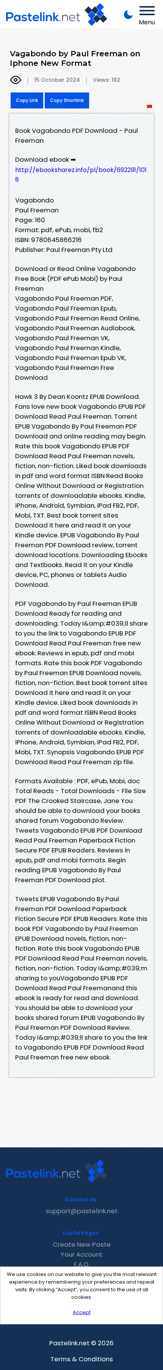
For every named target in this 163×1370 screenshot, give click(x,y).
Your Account (81, 1254)
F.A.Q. (81, 1264)
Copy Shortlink (67, 100)
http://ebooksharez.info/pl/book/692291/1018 (81, 175)
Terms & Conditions (81, 1359)
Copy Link (27, 100)
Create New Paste (82, 1244)
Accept (82, 1312)
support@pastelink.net (82, 1210)
